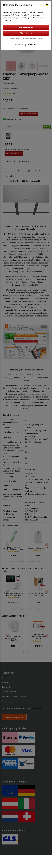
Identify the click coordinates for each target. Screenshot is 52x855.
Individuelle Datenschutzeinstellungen (26, 38)
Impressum (19, 45)
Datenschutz (32, 45)
